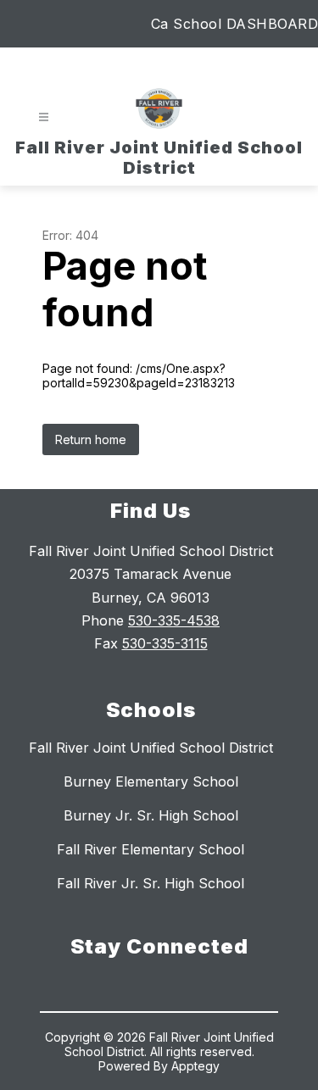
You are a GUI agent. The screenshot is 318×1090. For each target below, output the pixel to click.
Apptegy (195, 1066)
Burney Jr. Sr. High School (151, 815)
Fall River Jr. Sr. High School (150, 883)
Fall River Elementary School (150, 849)
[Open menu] (43, 117)
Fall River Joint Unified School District (151, 747)
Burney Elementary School (151, 781)
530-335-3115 (165, 643)
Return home (90, 439)
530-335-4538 (174, 620)
